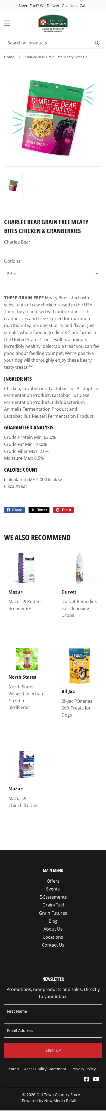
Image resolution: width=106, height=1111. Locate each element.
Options (12, 261)
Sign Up (53, 1050)
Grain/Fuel (53, 905)
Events (53, 889)
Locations (53, 937)
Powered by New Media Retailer (51, 1100)
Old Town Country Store (58, 1094)
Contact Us (53, 945)
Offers (53, 881)
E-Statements (53, 897)
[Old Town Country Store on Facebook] (86, 1080)
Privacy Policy (83, 1068)
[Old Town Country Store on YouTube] (96, 1080)
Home (9, 56)
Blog (53, 921)
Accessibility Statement (45, 1068)
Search (13, 1068)
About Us (53, 929)
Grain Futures (53, 913)
